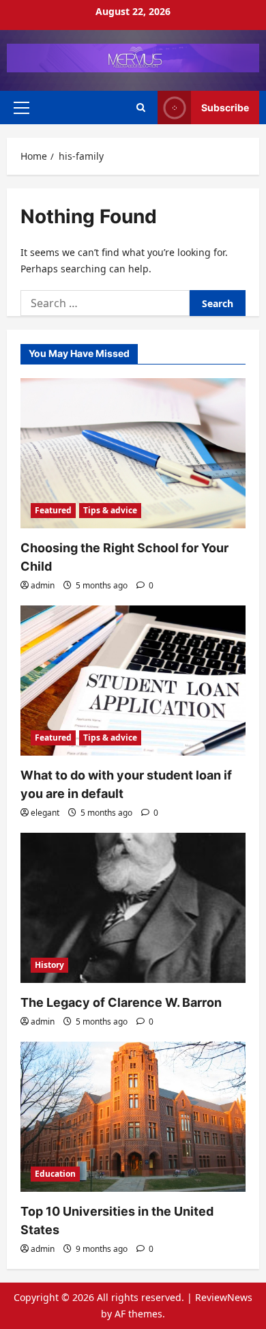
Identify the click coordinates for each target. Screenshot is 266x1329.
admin (43, 585)
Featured (53, 510)
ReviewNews (223, 1297)
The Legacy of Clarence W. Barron (121, 1002)
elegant (45, 812)
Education (55, 1174)
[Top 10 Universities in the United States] (133, 1117)
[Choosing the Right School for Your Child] (133, 453)
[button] (21, 107)
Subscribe (225, 107)
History (49, 965)
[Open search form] (140, 107)
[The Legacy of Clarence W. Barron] (133, 908)
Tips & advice (110, 510)
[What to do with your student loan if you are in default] (133, 680)
